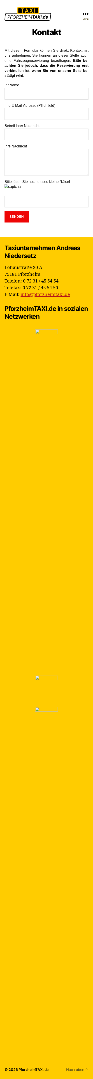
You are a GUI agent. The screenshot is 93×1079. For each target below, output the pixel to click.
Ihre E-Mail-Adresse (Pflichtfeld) (30, 105)
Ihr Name (12, 85)
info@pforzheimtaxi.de (45, 294)
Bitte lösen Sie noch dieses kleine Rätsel (37, 182)
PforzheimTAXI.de (34, 1069)
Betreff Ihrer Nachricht (22, 126)
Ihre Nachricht (16, 146)
